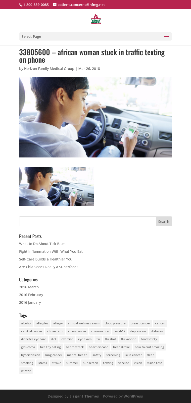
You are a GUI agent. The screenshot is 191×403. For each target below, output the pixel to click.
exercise (67, 339)
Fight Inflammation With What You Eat (51, 251)
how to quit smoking (149, 347)
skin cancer (133, 355)
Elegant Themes (84, 396)
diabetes (157, 331)
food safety (149, 339)
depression (138, 331)
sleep (150, 355)
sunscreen (90, 363)
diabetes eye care (33, 339)
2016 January (30, 302)
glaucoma (28, 347)
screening (113, 355)
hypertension (30, 355)
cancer (160, 323)
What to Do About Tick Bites (42, 243)
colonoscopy (100, 331)
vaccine (123, 363)
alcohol (26, 323)
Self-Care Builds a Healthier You (45, 259)
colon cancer (77, 331)
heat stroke (121, 347)
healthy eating (50, 347)
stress (42, 363)
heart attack (75, 347)
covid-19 (119, 331)
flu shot (110, 339)
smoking (27, 363)
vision (138, 363)
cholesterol (55, 331)
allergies (42, 323)
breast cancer (140, 323)
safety (97, 355)
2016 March (29, 287)
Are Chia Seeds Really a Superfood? (48, 266)
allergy (58, 323)
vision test (154, 363)
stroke (56, 363)
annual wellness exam (83, 323)
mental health (77, 355)
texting (108, 363)
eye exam (85, 339)
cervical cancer (31, 331)
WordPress (133, 396)
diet (53, 339)
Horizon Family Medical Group (49, 68)
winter (26, 371)
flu (98, 339)
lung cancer (53, 355)
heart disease (98, 347)
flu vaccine (128, 339)
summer (72, 363)
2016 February (31, 294)
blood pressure (115, 323)
